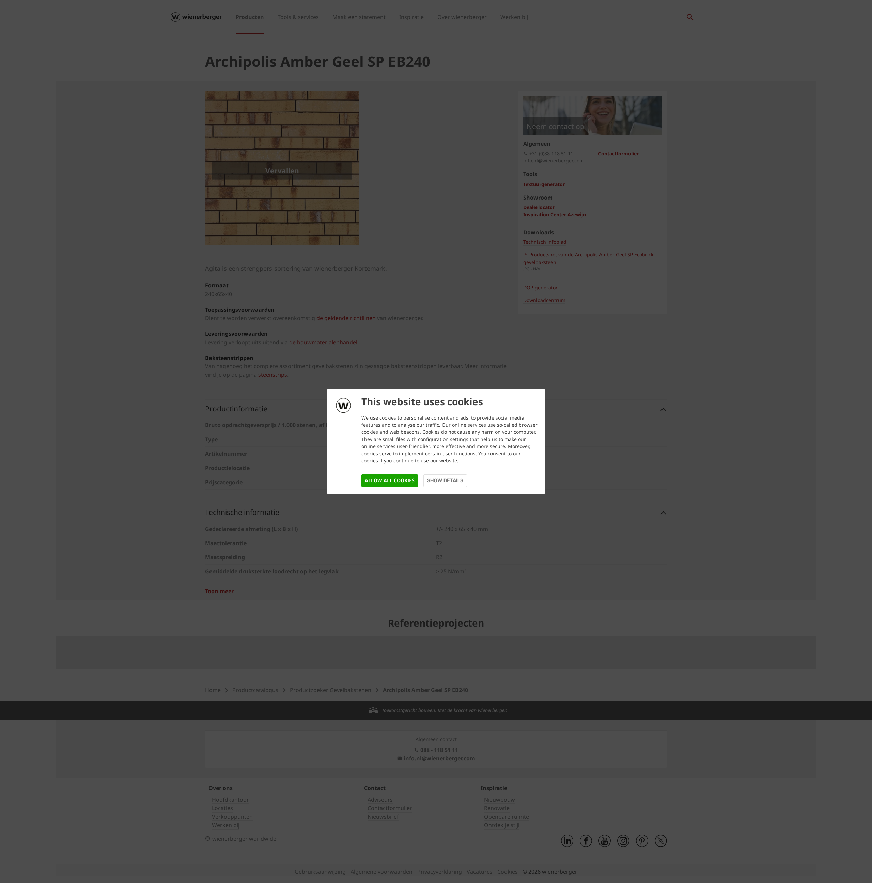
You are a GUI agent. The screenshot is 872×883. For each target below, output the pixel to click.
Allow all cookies (390, 480)
